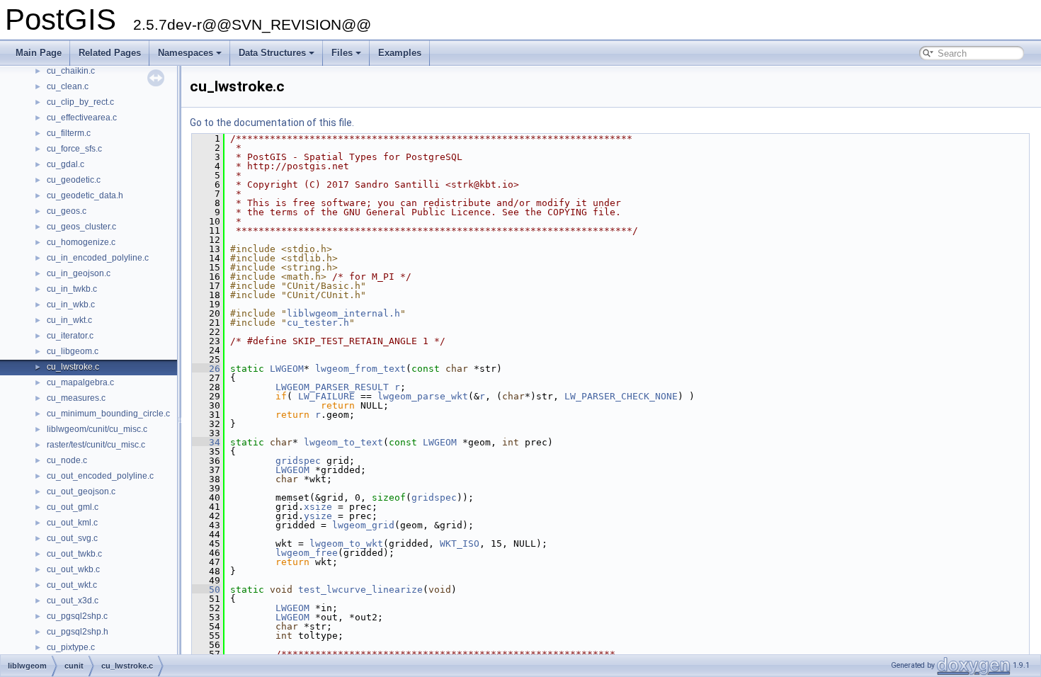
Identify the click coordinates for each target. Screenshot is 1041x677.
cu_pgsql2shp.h (77, 632)
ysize (318, 516)
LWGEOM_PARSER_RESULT (332, 387)
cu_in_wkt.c (69, 320)
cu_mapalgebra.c (80, 382)
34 (206, 442)
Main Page (39, 52)
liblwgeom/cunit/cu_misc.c (97, 429)
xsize (318, 506)
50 (206, 589)
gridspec (298, 460)
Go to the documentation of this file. (272, 122)
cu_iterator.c (70, 336)
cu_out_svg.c (72, 538)
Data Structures (272, 52)
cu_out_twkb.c (74, 554)
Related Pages (110, 52)
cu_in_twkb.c (72, 289)
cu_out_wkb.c (73, 569)
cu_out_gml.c (72, 507)
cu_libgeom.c (72, 351)
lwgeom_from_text (360, 368)
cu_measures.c (76, 398)
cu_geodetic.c (74, 180)
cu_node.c (67, 460)
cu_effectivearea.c (82, 118)
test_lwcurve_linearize (360, 589)
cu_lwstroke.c (73, 367)
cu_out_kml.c (72, 523)
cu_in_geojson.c (78, 273)
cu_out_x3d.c (72, 600)
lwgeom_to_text (343, 442)
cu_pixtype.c (71, 647)
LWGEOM (287, 368)
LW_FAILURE (326, 396)
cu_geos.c (66, 211)
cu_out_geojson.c (81, 491)
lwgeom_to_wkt (346, 543)
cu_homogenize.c (81, 242)
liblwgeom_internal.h (343, 313)
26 (206, 368)
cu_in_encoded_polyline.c (98, 258)
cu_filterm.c (69, 133)
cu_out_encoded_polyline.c (100, 476)
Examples (399, 52)
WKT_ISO (459, 543)
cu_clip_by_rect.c (80, 102)
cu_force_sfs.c (74, 149)
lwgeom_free (306, 552)
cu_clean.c (68, 86)
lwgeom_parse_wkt (422, 396)
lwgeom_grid (363, 525)
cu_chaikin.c (71, 71)
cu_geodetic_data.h (85, 195)
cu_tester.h (318, 322)
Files (342, 52)
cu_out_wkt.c (72, 585)
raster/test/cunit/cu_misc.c (96, 445)
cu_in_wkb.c (71, 304)
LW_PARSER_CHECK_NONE (621, 396)
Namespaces (185, 52)
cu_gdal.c (65, 164)
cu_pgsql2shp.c (77, 616)
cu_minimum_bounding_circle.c (108, 414)
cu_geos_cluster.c (81, 227)
